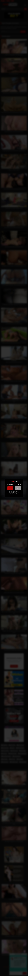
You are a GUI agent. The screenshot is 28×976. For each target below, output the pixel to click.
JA (10, 488)
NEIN (17, 488)
